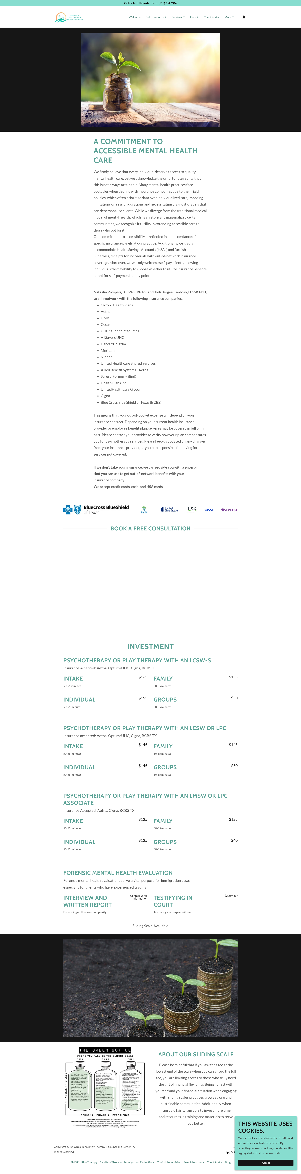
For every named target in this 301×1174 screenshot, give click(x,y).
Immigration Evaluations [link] (139, 1162)
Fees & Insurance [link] (194, 1162)
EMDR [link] (75, 1162)
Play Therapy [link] (89, 1162)
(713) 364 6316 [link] (168, 3)
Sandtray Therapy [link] (111, 1162)
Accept (266, 1162)
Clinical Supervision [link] (169, 1162)
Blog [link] (228, 1162)
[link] (69, 16)
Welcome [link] (134, 17)
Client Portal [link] (211, 17)
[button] (156, 17)
